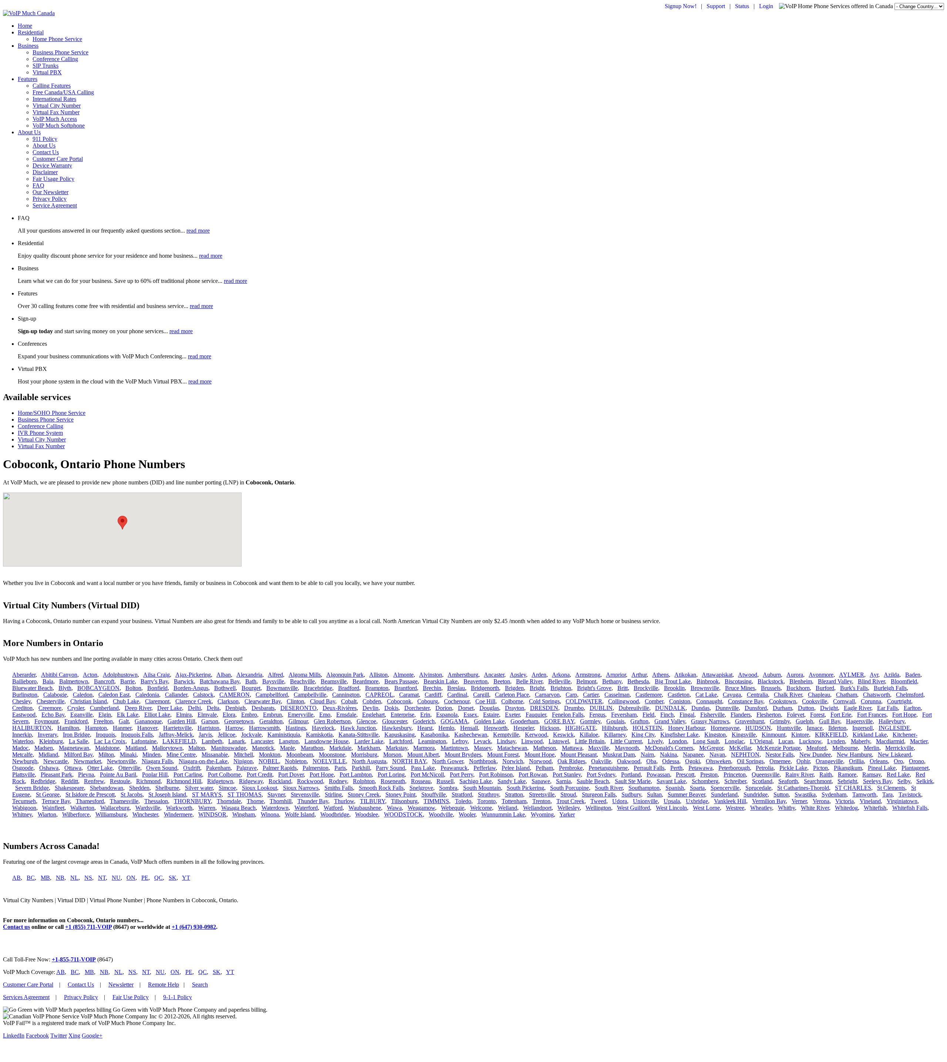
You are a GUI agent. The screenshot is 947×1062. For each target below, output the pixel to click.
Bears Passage (401, 681)
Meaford (816, 748)
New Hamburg (854, 754)
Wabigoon (24, 808)
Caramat (409, 694)
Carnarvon (547, 694)
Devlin (370, 708)
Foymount (46, 721)
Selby (903, 781)
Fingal (687, 714)
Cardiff (433, 694)
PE (144, 878)
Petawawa (700, 768)
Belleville (559, 681)
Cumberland (104, 708)
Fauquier (536, 714)
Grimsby (780, 721)
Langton (289, 741)
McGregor (711, 748)
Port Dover (291, 774)
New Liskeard (894, 754)
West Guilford (633, 808)
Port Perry (461, 774)
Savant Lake (671, 781)
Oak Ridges (571, 761)
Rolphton (364, 781)
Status (742, 6)
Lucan (785, 741)
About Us (29, 132)
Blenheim (800, 681)
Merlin (871, 748)
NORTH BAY (409, 761)
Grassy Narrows (710, 721)
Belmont (586, 681)
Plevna (86, 774)
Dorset (466, 708)
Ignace (814, 728)
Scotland (762, 781)
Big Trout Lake (673, 681)
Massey (482, 748)
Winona (270, 814)
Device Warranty (52, 165)
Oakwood (628, 761)
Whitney (22, 814)
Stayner (276, 794)
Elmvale (207, 714)
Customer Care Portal (58, 159)
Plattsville (23, 774)
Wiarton (47, 814)
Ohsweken (718, 761)
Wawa (394, 808)
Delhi (194, 708)
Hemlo (446, 728)
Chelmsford (909, 694)
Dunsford (756, 708)
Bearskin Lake (441, 681)
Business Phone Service (60, 52)
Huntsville (789, 728)
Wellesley (568, 808)
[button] (122, 523)
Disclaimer (45, 172)
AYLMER (851, 675)
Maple (287, 748)
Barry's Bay (154, 681)
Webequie (452, 808)
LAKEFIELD (179, 741)
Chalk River (788, 694)
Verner (799, 801)
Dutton (806, 708)
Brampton (376, 688)
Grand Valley (669, 721)
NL (74, 878)
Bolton (133, 688)
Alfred (275, 675)
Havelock (323, 728)
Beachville (302, 681)
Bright (537, 688)
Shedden (139, 788)
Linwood (532, 741)
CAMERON (234, 694)
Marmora (424, 748)
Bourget (251, 688)
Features (27, 79)
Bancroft (104, 681)
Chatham (846, 694)
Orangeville (829, 761)
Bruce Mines (740, 688)
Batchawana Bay (219, 681)
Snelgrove (421, 788)
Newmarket (87, 761)
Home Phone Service (57, 39)
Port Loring (391, 774)
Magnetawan (74, 748)
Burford (825, 688)
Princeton (735, 774)
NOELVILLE (329, 761)
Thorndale (229, 801)
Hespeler (523, 728)
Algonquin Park (345, 675)
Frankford (76, 721)
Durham (782, 708)
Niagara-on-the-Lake (203, 761)
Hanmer (122, 728)
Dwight (829, 708)
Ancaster (494, 675)
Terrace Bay (56, 801)
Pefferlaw (485, 768)
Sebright (847, 781)
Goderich (424, 721)
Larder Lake (368, 741)
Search (200, 984)
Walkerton (82, 808)
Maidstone (107, 748)
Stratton (514, 794)
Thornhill (280, 801)
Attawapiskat (717, 675)
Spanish (674, 788)
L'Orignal (761, 741)
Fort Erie (840, 714)
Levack (482, 741)
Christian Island (88, 701)
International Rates (54, 99)
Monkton (269, 754)
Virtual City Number (57, 105)
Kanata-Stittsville (358, 734)
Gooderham (524, 721)
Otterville (129, 768)
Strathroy (488, 794)
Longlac (734, 741)
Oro (898, 761)
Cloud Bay (322, 701)
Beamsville (334, 681)
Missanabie (215, 754)
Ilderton (837, 728)
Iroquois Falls (137, 734)
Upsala (672, 801)
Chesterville (50, 701)
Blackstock (770, 681)
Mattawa (572, 748)
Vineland (870, 801)
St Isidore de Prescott (90, 794)
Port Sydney (601, 774)
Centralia (757, 694)
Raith (825, 774)
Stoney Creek (364, 794)
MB (45, 878)
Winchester (145, 814)
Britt (622, 688)
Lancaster (262, 741)
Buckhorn (798, 688)
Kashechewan (470, 734)
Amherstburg (463, 675)
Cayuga (732, 694)
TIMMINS (436, 801)
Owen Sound (161, 768)
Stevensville (305, 794)
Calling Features (52, 85)
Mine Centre (181, 754)
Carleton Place (512, 694)
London (677, 741)
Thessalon (156, 801)
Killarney (615, 734)
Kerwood (536, 734)
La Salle (78, 741)
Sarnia (563, 781)
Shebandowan (106, 788)
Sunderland (724, 794)
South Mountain (482, 788)
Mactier (918, 741)
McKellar (740, 748)
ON (131, 878)
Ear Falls (887, 708)
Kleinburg (51, 741)
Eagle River (857, 708)
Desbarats (263, 708)
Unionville (645, 801)
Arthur (639, 675)
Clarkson (228, 701)
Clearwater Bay (263, 701)
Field (648, 714)
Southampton (644, 788)
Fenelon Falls (567, 714)
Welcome (481, 808)
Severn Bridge (32, 788)
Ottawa (72, 768)
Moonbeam (299, 754)
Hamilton (68, 728)
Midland (48, 754)
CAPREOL (379, 694)
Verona (821, 801)
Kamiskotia (319, 734)
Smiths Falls (338, 788)
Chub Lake (126, 701)
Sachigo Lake (475, 781)
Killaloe (589, 734)
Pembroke (571, 768)
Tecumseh (24, 801)
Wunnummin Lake (503, 814)
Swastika (805, 794)
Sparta (697, 788)
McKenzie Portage (779, 748)
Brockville (646, 688)
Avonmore (821, 675)
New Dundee (815, 754)
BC (31, 878)
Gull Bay (829, 721)
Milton (106, 754)
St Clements (891, 788)
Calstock (203, 694)
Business (28, 46)
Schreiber (735, 781)
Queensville (765, 774)
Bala (48, 681)
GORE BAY (559, 721)
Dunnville (727, 708)
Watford (333, 808)
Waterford (306, 808)
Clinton (295, 701)
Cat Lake (706, 694)
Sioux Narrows (301, 788)
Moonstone (332, 754)
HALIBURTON (31, 728)
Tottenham (514, 801)
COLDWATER (584, 701)
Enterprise (402, 714)
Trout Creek (570, 801)
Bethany (611, 681)
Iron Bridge (76, 734)
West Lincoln (671, 808)
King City (642, 734)
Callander (176, 694)
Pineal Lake (882, 768)
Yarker (567, 814)
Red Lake (898, 774)
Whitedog (846, 808)
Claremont (157, 701)
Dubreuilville (634, 708)
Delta (213, 708)
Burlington (24, 694)
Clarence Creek (193, 701)
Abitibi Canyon (59, 675)
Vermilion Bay (769, 801)
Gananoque (148, 721)
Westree (735, 808)
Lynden (836, 741)
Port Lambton (356, 774)
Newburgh (24, 761)
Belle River (529, 681)
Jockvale (251, 734)
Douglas (489, 708)
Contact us (16, 927)
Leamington (432, 741)
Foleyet (795, 714)
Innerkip (22, 734)
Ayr (874, 675)
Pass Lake (423, 768)
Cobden (372, 701)
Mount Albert (423, 754)
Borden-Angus (190, 688)
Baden (912, 675)
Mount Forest (503, 754)
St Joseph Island (167, 794)
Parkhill (361, 768)
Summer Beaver (686, 794)
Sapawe (541, 781)
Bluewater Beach (32, 688)
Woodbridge (334, 814)
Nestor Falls (779, 754)
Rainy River (799, 774)
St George (48, 794)
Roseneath (393, 781)
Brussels (771, 688)
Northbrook (482, 761)
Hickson (549, 728)
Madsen (43, 748)
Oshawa (48, 768)
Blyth (64, 688)
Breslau (456, 688)
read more (198, 230)
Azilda (891, 675)
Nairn (647, 754)
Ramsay (871, 774)
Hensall (469, 728)
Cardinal (457, 694)
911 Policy (45, 139)
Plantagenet (915, 768)
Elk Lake (127, 714)
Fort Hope (904, 714)
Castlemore (649, 694)
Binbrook (708, 681)
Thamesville (124, 801)
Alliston (378, 675)
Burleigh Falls (890, 688)
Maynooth (627, 748)
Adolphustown (120, 675)
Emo (324, 714)
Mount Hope (540, 754)
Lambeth (212, 741)
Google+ (92, 1035)
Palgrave (246, 768)
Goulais (615, 721)
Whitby (786, 808)
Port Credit (259, 774)
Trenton (541, 801)
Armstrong (587, 675)
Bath (250, 681)
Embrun (272, 714)
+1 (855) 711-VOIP (88, 927)
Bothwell (225, 688)
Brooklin (674, 688)
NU (116, 878)
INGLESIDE (894, 728)
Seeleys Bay (877, 781)
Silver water (199, 788)
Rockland (280, 781)
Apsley (518, 675)
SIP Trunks (45, 65)
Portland (631, 774)
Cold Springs (544, 701)
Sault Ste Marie (633, 781)
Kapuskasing (399, 734)
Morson (392, 754)
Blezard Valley (835, 681)
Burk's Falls (854, 688)
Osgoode (22, 768)
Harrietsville (177, 728)
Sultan (654, 794)
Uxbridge (697, 801)
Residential (31, 32)
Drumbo (574, 708)
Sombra (448, 788)
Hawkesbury (396, 728)
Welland (507, 808)
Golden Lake (489, 721)
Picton (820, 768)
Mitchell (243, 754)
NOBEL (269, 761)
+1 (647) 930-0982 (194, 927)
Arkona (561, 675)
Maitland (135, 748)
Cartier (591, 694)
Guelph (804, 721)
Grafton (639, 721)
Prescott (685, 774)
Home (25, 26)
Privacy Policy (50, 199)
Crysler (75, 708)
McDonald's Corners (669, 748)
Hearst (424, 728)
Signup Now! (681, 6)
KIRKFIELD (831, 734)
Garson (209, 721)
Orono (916, 761)
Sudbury (631, 794)
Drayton (514, 708)
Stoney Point (400, 794)
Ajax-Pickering (193, 675)
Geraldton (271, 721)
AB (16, 878)
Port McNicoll (427, 774)
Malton (196, 748)
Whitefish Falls (909, 808)
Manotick (263, 748)
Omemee (780, 761)
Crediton (22, 708)
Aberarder (24, 675)
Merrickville (899, 748)
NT (102, 878)
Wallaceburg (114, 808)
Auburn (772, 675)
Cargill (481, 694)
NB (60, 878)
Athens (660, 675)
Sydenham (834, 794)
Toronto (486, 801)
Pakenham (218, 768)
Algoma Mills (305, 675)
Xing (74, 1035)
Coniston (679, 701)
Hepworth (496, 728)
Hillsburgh (614, 728)
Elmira (184, 714)
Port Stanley (567, 774)
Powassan (658, 774)
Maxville (598, 748)
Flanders (741, 714)
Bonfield (157, 688)
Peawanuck (454, 768)
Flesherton (768, 714)
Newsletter (121, 984)
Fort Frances (871, 714)
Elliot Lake (157, 714)
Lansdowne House (326, 741)
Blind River (871, 681)
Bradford (348, 688)
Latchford (400, 741)
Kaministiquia (283, 734)
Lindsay (506, 741)
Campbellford (272, 694)
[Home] (29, 13)
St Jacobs (131, 794)
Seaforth (788, 781)
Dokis (391, 708)
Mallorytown (167, 748)
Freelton (103, 721)
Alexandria (249, 675)
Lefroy (460, 741)
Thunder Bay (312, 801)
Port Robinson (496, 774)
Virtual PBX (47, 72)
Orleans (879, 761)
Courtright (899, 701)
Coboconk (399, 701)
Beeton (501, 681)
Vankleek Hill (730, 801)
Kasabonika (434, 734)
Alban (223, 675)
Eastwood (24, 714)
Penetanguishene (608, 768)
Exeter (512, 714)
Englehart (373, 714)
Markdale (340, 748)
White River (815, 808)
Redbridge (43, 781)
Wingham (243, 814)
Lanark (236, 741)
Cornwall (844, 701)
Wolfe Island (299, 814)
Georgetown (238, 721)
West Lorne (706, 808)
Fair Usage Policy (53, 179)
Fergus (597, 714)
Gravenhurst (749, 721)
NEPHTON (745, 754)
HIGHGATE (580, 728)
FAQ (38, 185)
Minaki (128, 754)
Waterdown (275, 808)
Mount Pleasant (578, 754)
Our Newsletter (50, 192)
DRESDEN (544, 708)
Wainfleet (53, 808)
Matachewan (512, 748)
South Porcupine (569, 788)
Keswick (563, 734)
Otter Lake (99, 768)
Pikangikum (848, 768)
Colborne (512, 701)
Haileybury (891, 721)
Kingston (715, 734)
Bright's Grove (594, 688)
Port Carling (187, 774)
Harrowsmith (264, 728)
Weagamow (421, 808)
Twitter (58, 1035)
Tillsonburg (404, 801)
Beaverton (476, 681)
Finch (667, 714)
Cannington (346, 694)
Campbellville (310, 694)
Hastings (296, 728)
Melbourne (845, 748)
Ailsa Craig (156, 675)
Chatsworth (876, 694)
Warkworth (179, 808)
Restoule (120, 781)
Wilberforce (76, 814)
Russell (445, 781)
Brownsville (705, 688)
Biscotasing (738, 681)
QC (158, 878)
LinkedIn (13, 1035)
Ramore (847, 774)
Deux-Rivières (340, 708)
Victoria (844, 801)
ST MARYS (207, 794)
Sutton (781, 794)
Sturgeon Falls (599, 794)
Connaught (709, 701)
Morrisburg (364, 754)
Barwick (184, 681)
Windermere (178, 814)
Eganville (81, 714)
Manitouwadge (228, 748)
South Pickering (525, 788)
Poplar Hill (155, 774)
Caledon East (113, 694)
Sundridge (756, 794)
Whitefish (875, 808)
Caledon (82, 694)
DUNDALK (670, 708)
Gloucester (394, 721)
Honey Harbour (686, 728)
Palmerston (315, 768)
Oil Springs (750, 761)
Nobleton (296, 761)
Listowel (559, 741)
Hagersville (859, 721)
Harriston (208, 728)
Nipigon (243, 761)
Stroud (568, 794)
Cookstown (782, 701)
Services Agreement (26, 997)
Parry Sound (390, 768)
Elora (229, 714)
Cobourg (427, 701)
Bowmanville (282, 688)
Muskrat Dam (619, 754)
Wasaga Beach (238, 808)
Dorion (443, 708)
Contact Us (46, 152)
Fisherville (712, 714)
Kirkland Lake (870, 734)
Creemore (49, 708)
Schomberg (705, 781)
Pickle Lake (793, 768)
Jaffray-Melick (176, 734)
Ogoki (692, 761)
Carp (571, 694)
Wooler (467, 814)
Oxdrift (191, 768)
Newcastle (55, 761)
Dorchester (416, 708)
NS (88, 878)
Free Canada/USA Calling (63, 92)
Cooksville (814, 701)
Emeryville (300, 714)
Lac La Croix (109, 741)
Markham (368, 748)
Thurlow (344, 801)
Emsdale (346, 714)
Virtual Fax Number (56, 112)
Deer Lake (169, 708)
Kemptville (506, 734)
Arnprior (616, 675)
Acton (90, 675)
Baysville (273, 681)
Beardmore (365, 681)
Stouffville (433, 794)
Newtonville (121, 761)
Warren (206, 808)
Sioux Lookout (259, 788)
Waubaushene (364, 808)
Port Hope (322, 774)
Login (766, 6)
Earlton (912, 708)
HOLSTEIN (647, 728)
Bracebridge (318, 688)
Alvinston (430, 675)
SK (172, 878)
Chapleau (819, 694)
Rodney (338, 781)
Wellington (598, 808)
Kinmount (773, 734)
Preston (709, 774)
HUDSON (758, 728)
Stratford (462, 794)
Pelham (544, 768)
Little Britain (589, 741)
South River (609, 788)
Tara (887, 794)
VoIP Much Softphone (59, 125)
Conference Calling (55, 59)
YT (186, 878)
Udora (619, 801)
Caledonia (147, 694)
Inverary (47, 734)
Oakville (601, 761)
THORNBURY (192, 801)
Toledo (463, 801)
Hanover (147, 728)
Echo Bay (52, 714)
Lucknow (810, 741)
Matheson (544, 748)
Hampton (96, 728)
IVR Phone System (40, 433)
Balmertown (73, 681)
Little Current (626, 741)
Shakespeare (69, 788)
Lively (655, 741)
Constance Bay (745, 701)
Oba (651, 761)
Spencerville (725, 788)
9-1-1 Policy (177, 997)
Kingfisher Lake (679, 734)
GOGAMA (454, 721)
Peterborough (734, 768)
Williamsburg (111, 814)
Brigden (514, 688)
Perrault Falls (649, 768)
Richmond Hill (183, 781)
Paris (340, 768)
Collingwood (623, 701)
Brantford (405, 688)
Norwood (540, 761)
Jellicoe (226, 734)
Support (716, 6)
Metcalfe (22, 754)
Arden (539, 675)
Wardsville (147, 808)
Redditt (69, 781)
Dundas (700, 708)
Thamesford (90, 801)
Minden (151, 754)
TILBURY (372, 801)
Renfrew (94, 781)
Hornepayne (725, 728)
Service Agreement (55, 205)
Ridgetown (220, 781)
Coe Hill (485, 701)
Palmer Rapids (280, 768)
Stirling (333, 794)
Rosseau (421, 781)
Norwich (512, 761)
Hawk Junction (358, 728)
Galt (124, 721)
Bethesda (638, 681)
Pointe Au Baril (118, 774)
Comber (654, 701)
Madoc (20, 748)
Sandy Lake (512, 781)
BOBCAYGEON (98, 688)
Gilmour (298, 721)
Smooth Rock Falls (381, 788)
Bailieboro (24, 681)
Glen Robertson (332, 721)
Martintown (454, 748)
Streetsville (542, 794)
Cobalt (349, 701)
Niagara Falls (157, 761)
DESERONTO (298, 708)
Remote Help (163, 984)
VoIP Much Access (55, 119)
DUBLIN (601, 708)
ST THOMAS (245, 794)
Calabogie (55, 694)
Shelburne (167, 788)
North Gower (447, 761)
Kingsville (744, 734)
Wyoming (542, 814)
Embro (249, 714)
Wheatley (761, 808)
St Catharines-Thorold (803, 788)
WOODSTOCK (403, 814)
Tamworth (864, 794)
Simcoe (227, 788)
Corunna (871, 701)
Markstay (396, 748)
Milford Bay (78, 754)
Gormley (590, 721)
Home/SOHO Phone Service (51, 413)
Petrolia (765, 768)
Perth (676, 768)
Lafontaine (143, 741)
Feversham (624, 714)
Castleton (679, 694)
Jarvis (205, 734)
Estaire (491, 714)
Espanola (447, 714)
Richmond (148, 781)
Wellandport (537, 808)
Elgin (104, 714)
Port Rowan (533, 774)
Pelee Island (516, 768)
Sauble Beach (593, 781)
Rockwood (310, 781)
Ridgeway (251, 781)
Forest (817, 714)
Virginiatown (902, 801)
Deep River (138, 708)
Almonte (403, 675)
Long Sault (706, 741)
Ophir (803, 761)
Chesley (21, 701)
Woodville (441, 814)
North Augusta (369, 761)
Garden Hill (181, 721)
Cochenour (456, 701)
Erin (425, 714)
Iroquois (105, 734)
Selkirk (924, 781)
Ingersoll (862, 728)
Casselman (617, 694)
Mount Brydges (463, 754)
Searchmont (818, 781)
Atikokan (685, 675)
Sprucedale (758, 788)
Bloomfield (904, 681)
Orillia (856, 761)
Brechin (432, 688)
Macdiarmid (890, 741)
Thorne (255, 801)
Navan (717, 754)
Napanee (693, 754)
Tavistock (910, 794)
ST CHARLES (853, 788)
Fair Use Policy (130, 997)
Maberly (860, 741)
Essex (470, 714)
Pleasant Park (56, 774)
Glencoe (366, 721)
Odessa (670, 761)
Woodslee (366, 814)
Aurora (794, 675)
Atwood (747, 675)
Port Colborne (224, 774)
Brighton (560, 688)
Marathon (312, 748)
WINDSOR (212, 814)
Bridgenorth (485, 688)
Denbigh (235, 708)
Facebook (37, 1035)
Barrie (127, 681)
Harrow (234, 728)
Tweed (598, 801)
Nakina (668, 754)
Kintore (800, 734)
